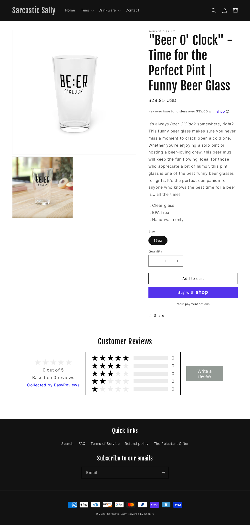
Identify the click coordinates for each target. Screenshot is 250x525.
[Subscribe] (163, 472)
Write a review (205, 374)
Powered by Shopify (141, 513)
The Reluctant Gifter (171, 443)
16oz (158, 240)
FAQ (82, 443)
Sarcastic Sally (117, 513)
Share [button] (159, 315)
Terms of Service (105, 443)
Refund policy (137, 443)
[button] (86, 10)
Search (67, 443)
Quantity (155, 251)
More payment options (193, 304)
